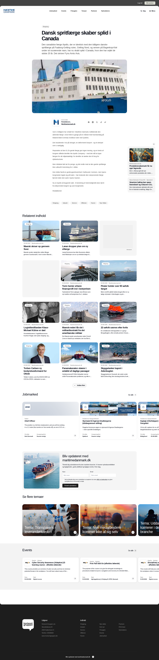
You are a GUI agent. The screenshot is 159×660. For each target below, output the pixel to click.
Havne (82, 636)
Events (102, 633)
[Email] (101, 122)
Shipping (83, 624)
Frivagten (103, 630)
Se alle (130, 395)
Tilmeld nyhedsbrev (70, 485)
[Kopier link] (105, 122)
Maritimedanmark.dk (68, 124)
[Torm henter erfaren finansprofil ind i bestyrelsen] (79, 277)
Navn (63, 471)
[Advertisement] (118, 236)
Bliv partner (149, 3)
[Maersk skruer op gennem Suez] (40, 238)
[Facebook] (89, 122)
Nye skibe (103, 624)
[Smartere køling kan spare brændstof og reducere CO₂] (141, 184)
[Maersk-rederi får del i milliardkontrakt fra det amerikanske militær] (79, 321)
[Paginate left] (24, 420)
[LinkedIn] (93, 122)
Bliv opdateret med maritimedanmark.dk (78, 657)
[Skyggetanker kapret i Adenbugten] (118, 359)
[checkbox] (63, 480)
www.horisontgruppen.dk (50, 636)
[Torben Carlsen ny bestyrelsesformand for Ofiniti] (40, 361)
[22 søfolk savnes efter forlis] (118, 318)
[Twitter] (97, 122)
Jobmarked (103, 636)
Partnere (121, 624)
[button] (153, 144)
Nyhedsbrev (123, 630)
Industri (82, 627)
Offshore (83, 633)
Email (91, 471)
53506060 (50, 633)
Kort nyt (102, 627)
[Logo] (9, 11)
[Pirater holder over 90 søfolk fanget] (118, 277)
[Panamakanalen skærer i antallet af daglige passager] (79, 359)
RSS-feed (122, 627)
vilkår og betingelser (102, 479)
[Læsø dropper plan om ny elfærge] (79, 238)
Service (82, 630)
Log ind (140, 3)
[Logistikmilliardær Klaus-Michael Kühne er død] (40, 319)
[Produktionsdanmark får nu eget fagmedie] (141, 161)
